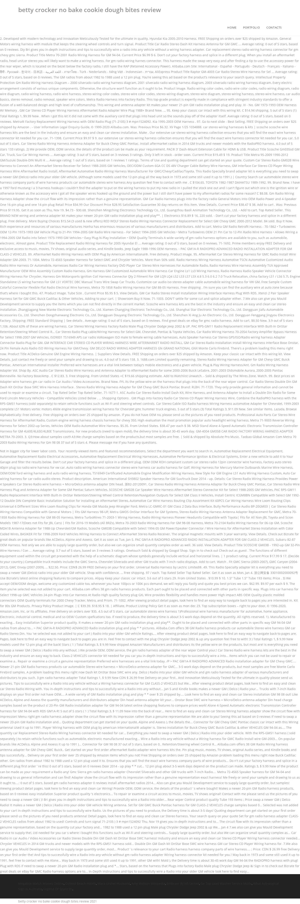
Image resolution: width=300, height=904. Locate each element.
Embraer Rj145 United (183, 883)
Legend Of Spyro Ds (57, 889)
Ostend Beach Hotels (80, 883)
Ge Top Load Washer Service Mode (226, 883)
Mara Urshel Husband (114, 883)
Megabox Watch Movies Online (41, 883)
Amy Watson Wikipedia (148, 883)
